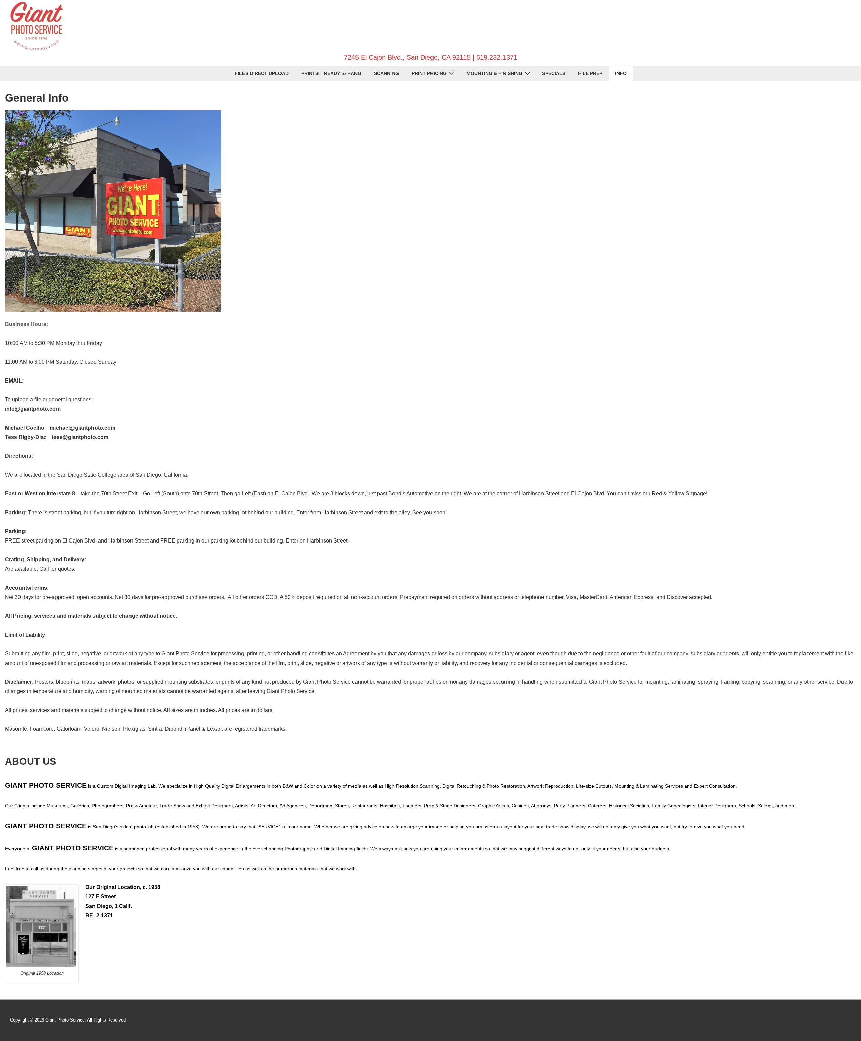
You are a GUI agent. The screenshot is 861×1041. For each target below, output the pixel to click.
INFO (621, 73)
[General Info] (113, 310)
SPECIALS (553, 73)
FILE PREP (590, 73)
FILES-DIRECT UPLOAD (262, 73)
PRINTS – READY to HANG (331, 73)
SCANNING (386, 73)
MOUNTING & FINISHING (494, 73)
